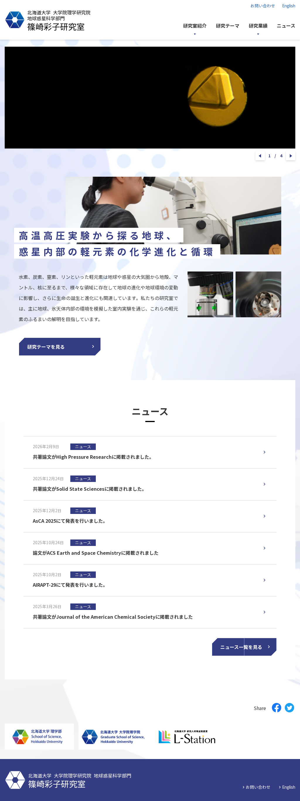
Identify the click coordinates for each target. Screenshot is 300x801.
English (288, 6)
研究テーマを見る (46, 346)
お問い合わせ (262, 6)
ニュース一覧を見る (241, 646)
